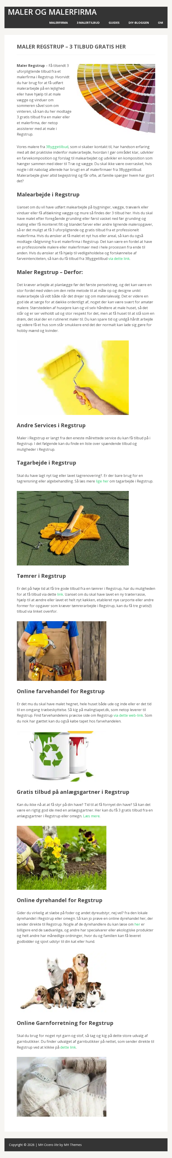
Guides (114, 23)
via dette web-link (128, 715)
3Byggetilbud (57, 146)
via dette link (119, 258)
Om (160, 23)
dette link (68, 1047)
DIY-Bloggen (139, 23)
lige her (102, 481)
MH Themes (73, 1145)
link (60, 594)
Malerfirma (58, 23)
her (137, 924)
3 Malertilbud (88, 23)
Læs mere (91, 816)
